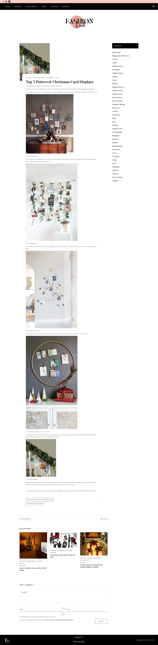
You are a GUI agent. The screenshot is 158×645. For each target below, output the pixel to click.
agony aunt (116, 52)
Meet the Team (79, 642)
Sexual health (117, 132)
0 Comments (50, 77)
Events (114, 80)
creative (50, 499)
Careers (115, 59)
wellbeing (115, 167)
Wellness (115, 174)
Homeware (39, 503)
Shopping (39, 561)
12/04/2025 (83, 562)
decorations (31, 503)
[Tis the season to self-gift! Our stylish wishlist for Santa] (94, 543)
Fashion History (118, 87)
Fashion (89, 558)
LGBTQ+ (115, 111)
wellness (115, 170)
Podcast (115, 125)
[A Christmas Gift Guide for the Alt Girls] (63, 540)
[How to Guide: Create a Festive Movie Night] (33, 545)
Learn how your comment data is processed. (59, 620)
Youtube (115, 181)
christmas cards (40, 499)
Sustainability (117, 146)
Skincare (115, 139)
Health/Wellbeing (118, 104)
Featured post (84, 560)
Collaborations (117, 73)
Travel (114, 153)
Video (114, 163)
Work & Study (117, 177)
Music (114, 118)
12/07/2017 (29, 77)
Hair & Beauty (117, 101)
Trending (115, 156)
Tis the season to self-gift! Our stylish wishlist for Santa (91, 566)
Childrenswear (117, 66)
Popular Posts (117, 129)
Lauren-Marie (40, 77)
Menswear (116, 115)
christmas (30, 499)
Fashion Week (117, 94)
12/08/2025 (53, 552)
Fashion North (31, 561)
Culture (115, 77)
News (114, 122)
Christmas (23, 561)
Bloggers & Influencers (120, 56)
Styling (22, 563)
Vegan (114, 160)
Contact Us (79, 637)
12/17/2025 (22, 565)
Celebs (114, 63)
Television (116, 150)
